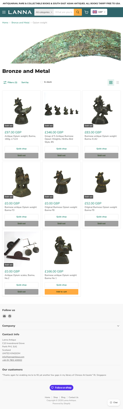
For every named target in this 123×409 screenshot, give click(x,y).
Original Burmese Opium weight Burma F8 (61, 209)
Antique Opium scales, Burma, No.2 (20, 277)
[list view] (117, 82)
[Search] (78, 12)
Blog (63, 397)
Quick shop (21, 148)
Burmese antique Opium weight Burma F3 (21, 209)
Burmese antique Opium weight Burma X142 (101, 138)
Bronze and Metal (20, 22)
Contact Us (73, 397)
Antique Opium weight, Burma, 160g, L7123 (20, 138)
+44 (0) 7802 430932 (12, 360)
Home (5, 22)
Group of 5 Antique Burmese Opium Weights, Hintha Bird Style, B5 (59, 139)
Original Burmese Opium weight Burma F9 (101, 209)
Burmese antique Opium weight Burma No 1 (61, 277)
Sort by (24, 82)
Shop (55, 397)
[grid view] (111, 82)
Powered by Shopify (61, 403)
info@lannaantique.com (13, 356)
